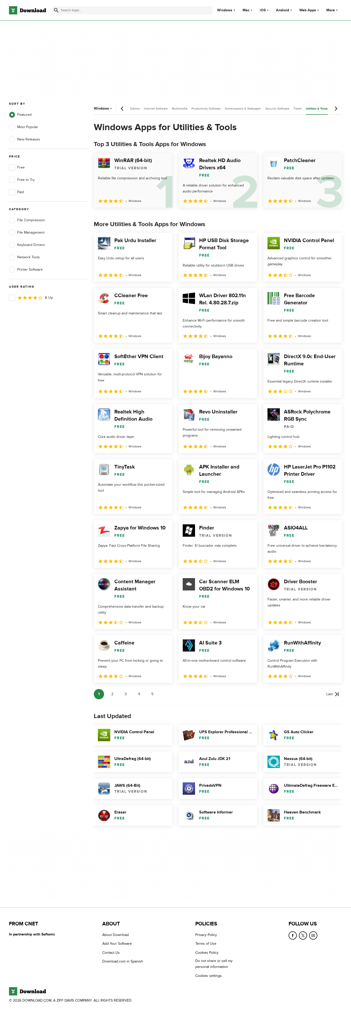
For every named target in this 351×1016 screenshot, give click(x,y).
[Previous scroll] (122, 108)
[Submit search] (56, 10)
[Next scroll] (336, 108)
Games (135, 108)
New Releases (28, 139)
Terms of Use (205, 944)
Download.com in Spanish (122, 961)
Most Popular (27, 127)
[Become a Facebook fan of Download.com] (293, 935)
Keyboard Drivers (31, 245)
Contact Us (111, 952)
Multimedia (179, 108)
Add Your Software (117, 944)
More (330, 10)
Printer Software (30, 269)
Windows (224, 10)
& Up (49, 297)
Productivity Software (206, 108)
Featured (24, 114)
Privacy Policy (206, 935)
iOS (263, 10)
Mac (246, 10)
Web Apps (307, 10)
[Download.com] (27, 10)
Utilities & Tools (317, 109)
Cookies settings (208, 976)
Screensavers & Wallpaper (243, 108)
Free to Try (26, 180)
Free (21, 167)
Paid (20, 192)
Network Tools (28, 257)
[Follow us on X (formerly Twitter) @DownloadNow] (303, 935)
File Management (30, 232)
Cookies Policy (206, 952)
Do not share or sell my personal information (214, 964)
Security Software (277, 108)
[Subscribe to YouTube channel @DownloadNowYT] (313, 935)
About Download (115, 935)
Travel (297, 108)
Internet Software (156, 108)
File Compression (31, 220)
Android (282, 10)
